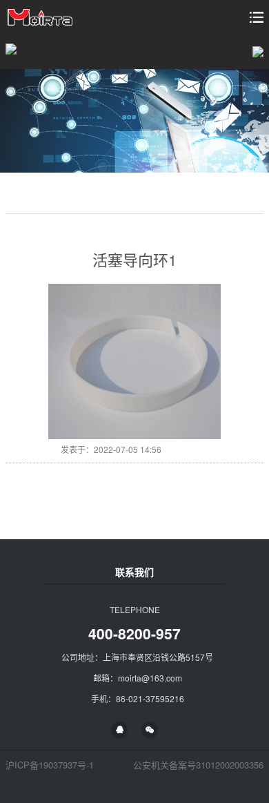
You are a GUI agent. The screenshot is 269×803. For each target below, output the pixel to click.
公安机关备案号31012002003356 (198, 764)
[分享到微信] (149, 730)
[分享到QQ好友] (119, 730)
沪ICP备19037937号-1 (50, 764)
